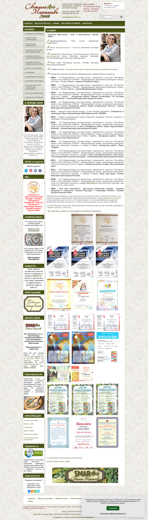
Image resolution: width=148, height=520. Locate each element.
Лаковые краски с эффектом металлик (34, 63)
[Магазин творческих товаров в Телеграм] (26, 172)
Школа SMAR (29, 431)
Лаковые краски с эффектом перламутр (35, 57)
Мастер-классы (42, 23)
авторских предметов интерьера (105, 69)
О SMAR (55, 23)
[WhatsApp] (35, 491)
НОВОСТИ (36, 276)
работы (40, 334)
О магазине (28, 427)
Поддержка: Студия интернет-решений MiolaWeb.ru (74, 517)
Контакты (87, 23)
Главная (28, 23)
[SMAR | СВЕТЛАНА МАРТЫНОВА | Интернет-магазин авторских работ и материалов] (32, 10)
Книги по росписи (33, 68)
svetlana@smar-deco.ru (32, 364)
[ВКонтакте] (29, 491)
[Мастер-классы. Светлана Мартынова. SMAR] (34, 311)
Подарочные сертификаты (31, 39)
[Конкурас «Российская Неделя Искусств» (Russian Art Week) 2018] (58, 277)
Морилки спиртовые (34, 81)
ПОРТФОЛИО (33, 231)
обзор (37, 379)
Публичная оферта (31, 434)
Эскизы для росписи (34, 77)
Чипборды (30, 72)
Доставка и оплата (71, 23)
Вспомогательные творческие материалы (33, 87)
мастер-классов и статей (66, 47)
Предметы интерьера (35, 34)
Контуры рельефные (34, 93)
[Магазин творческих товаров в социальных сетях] (30, 172)
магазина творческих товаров (78, 69)
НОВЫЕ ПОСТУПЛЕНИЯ (34, 97)
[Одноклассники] (32, 491)
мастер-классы (67, 200)
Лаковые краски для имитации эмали (34, 51)
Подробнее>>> (34, 155)
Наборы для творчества (31, 45)
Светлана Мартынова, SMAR (58, 461)
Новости (32, 498)
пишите (51, 207)
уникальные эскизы (111, 198)
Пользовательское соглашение (31, 438)
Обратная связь (61, 498)
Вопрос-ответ (29, 424)
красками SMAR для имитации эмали (34, 359)
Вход (31, 501)
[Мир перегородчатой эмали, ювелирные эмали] (34, 409)
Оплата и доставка (31, 420)
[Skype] (38, 491)
